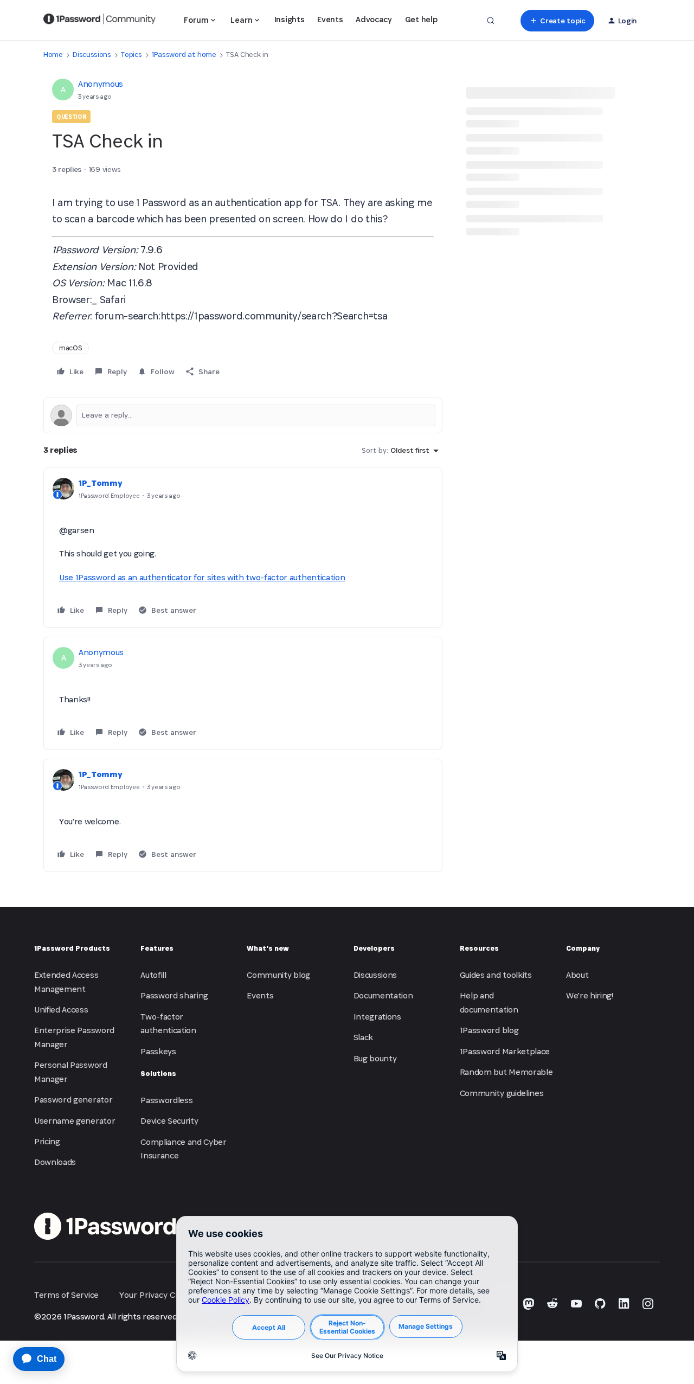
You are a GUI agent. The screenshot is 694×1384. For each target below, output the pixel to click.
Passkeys (158, 1051)
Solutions (158, 1073)
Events (330, 19)
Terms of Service (66, 1294)
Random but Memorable (506, 1072)
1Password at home (184, 54)
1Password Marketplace (505, 1051)
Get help (421, 19)
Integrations (377, 1016)
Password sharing (174, 995)
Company (583, 948)
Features (157, 948)
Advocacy (373, 19)
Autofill (153, 975)
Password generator (73, 1099)
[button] (557, 20)
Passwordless (166, 1100)
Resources (479, 948)
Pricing (47, 1141)
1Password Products (72, 948)
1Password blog (489, 1030)
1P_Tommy (100, 483)
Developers (374, 948)
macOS (70, 348)
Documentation (383, 995)
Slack (363, 1037)
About (577, 975)
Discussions (92, 54)
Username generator (74, 1120)
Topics (131, 54)
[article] (243, 548)
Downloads (55, 1162)
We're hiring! (589, 995)
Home (53, 54)
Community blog (278, 975)
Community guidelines (502, 1093)
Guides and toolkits (496, 975)
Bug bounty (375, 1058)
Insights (289, 19)
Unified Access (61, 1009)
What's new (268, 948)
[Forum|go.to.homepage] (99, 20)
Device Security (169, 1120)
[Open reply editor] (243, 415)
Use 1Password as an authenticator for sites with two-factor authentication (202, 577)
